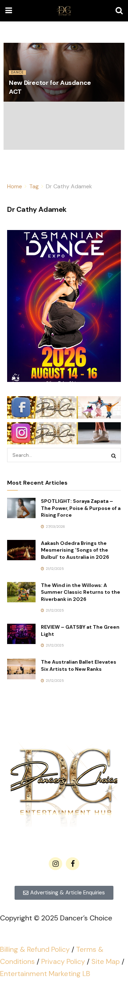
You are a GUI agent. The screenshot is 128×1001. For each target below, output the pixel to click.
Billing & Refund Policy (35, 949)
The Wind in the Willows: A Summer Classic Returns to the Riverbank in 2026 (80, 592)
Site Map (105, 961)
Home (14, 186)
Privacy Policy (63, 961)
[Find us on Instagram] (55, 863)
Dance (17, 72)
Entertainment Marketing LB (45, 973)
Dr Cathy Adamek (69, 186)
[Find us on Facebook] (72, 863)
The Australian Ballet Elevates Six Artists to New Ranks (78, 665)
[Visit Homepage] (64, 11)
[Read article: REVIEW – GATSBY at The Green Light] (21, 634)
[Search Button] (119, 10)
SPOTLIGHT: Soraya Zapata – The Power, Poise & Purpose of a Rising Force (81, 508)
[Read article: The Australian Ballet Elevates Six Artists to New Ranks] (21, 669)
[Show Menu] (8, 10)
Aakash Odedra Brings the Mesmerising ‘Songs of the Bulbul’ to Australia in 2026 (75, 550)
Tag (34, 186)
